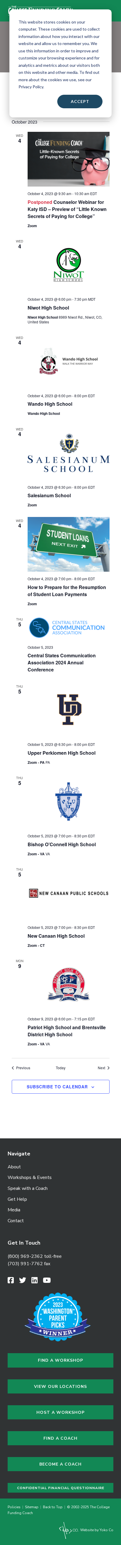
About (14, 1167)
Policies (15, 1507)
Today (60, 1067)
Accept (80, 101)
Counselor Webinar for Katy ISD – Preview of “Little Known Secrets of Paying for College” (67, 209)
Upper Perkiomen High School (61, 752)
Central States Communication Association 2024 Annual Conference (62, 662)
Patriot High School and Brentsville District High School (67, 1031)
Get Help (17, 1199)
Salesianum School (49, 495)
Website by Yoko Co (96, 1530)
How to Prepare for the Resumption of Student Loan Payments (67, 591)
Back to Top (53, 1507)
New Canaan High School (56, 935)
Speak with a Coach (28, 1188)
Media (14, 1210)
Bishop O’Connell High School (62, 844)
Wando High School (50, 403)
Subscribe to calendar (57, 1086)
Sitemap (31, 1507)
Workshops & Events (30, 1177)
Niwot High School (48, 307)
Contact (16, 1221)
